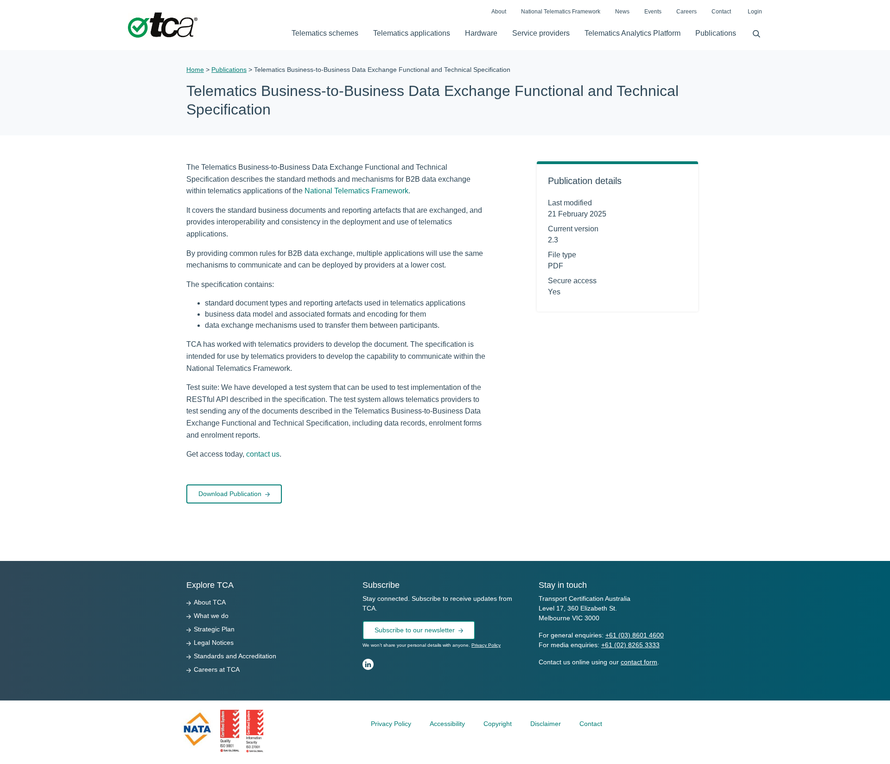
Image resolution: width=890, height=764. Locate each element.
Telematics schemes (325, 33)
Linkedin (368, 664)
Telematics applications (411, 33)
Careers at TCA (217, 669)
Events (652, 11)
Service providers (541, 33)
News (622, 11)
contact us (263, 454)
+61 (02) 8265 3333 (630, 645)
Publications (715, 33)
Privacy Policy (486, 645)
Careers (686, 11)
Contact (721, 11)
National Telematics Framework (560, 11)
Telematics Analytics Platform (632, 33)
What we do (211, 615)
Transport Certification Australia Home (162, 25)
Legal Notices (214, 642)
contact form (639, 662)
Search (753, 31)
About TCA (210, 602)
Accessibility (447, 723)
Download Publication (229, 493)
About (498, 11)
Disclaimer (545, 723)
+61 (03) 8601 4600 (634, 635)
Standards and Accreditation (235, 656)
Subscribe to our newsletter (415, 630)
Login (755, 11)
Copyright (497, 723)
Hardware (481, 33)
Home (195, 69)
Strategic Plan (214, 629)
